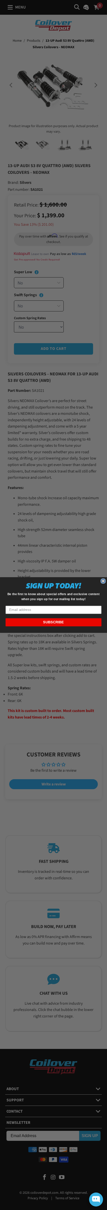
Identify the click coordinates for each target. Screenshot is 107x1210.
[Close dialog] (103, 581)
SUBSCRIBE (53, 622)
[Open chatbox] (96, 1200)
